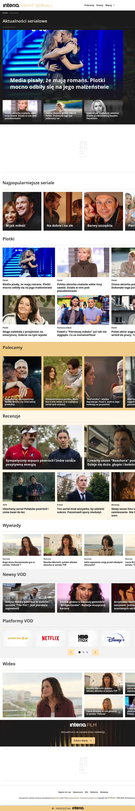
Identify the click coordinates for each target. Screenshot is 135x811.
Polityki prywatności (71, 798)
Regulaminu (55, 798)
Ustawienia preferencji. (88, 798)
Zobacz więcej (81, 740)
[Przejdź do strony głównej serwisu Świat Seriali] (36, 5)
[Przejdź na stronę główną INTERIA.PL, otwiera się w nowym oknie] (11, 5)
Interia (5, 13)
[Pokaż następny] (95, 652)
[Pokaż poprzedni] (71, 652)
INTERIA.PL (111, 798)
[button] (110, 5)
